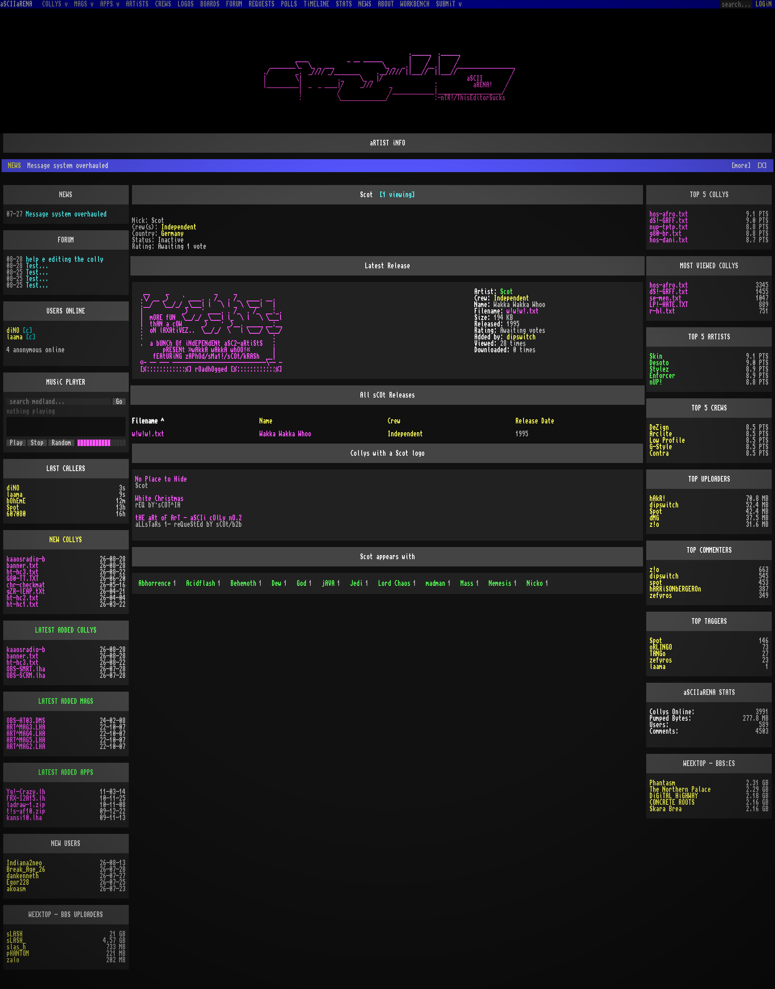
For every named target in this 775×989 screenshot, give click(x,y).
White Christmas (159, 498)
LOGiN (764, 4)
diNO (12, 330)
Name (266, 421)
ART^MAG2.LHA (25, 746)
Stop (37, 443)
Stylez (659, 369)
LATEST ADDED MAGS (65, 701)
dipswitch (521, 337)
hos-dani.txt (668, 240)
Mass (470, 583)
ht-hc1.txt (22, 604)
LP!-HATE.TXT (668, 304)
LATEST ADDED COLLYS (65, 630)
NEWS (364, 4)
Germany (172, 233)
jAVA (331, 583)
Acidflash (203, 583)
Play (16, 443)
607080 (16, 514)
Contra (659, 453)
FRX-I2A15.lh (25, 798)
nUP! (655, 382)
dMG (654, 518)
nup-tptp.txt (668, 227)
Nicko (538, 583)
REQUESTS (261, 4)
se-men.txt (665, 298)
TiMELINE (316, 4)
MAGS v (84, 4)
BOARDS (210, 4)
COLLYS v (55, 4)
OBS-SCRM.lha (25, 675)
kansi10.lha (24, 817)
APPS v (109, 4)
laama (14, 337)
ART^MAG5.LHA (25, 740)
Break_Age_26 (25, 869)
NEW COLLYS (66, 540)
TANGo (657, 653)
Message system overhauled (66, 214)
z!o (654, 524)
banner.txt (22, 565)
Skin (655, 356)
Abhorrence (157, 583)
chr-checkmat (25, 585)
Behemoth (246, 583)
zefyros (660, 595)
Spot (12, 507)
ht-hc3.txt (22, 572)
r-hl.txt (662, 311)
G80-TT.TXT (22, 578)
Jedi (359, 583)
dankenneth (22, 876)
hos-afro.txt (668, 214)
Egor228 (17, 882)
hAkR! (657, 498)
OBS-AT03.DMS (25, 721)
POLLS (289, 4)
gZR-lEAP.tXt (25, 591)
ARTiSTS (137, 4)
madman (438, 583)
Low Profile (667, 440)
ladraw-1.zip (25, 805)
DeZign (659, 427)
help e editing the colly (64, 259)
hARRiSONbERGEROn (675, 589)
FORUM (234, 4)
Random (61, 443)
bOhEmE (16, 501)
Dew (279, 583)
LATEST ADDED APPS (65, 772)
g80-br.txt (665, 233)
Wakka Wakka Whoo (285, 434)
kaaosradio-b (25, 559)
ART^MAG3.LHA (25, 727)
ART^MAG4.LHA (25, 733)
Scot (506, 291)
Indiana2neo (24, 863)
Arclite (660, 434)
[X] (762, 165)
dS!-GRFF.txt (668, 220)
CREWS (163, 4)
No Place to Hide (161, 479)
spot (655, 582)
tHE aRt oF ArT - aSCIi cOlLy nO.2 (188, 518)
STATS (344, 4)
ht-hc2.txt (22, 598)
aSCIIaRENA (16, 4)
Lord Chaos (397, 583)
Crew (394, 421)
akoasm (16, 889)
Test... (37, 266)
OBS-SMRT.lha (25, 669)
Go (119, 401)
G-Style (660, 447)
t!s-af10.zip (25, 811)
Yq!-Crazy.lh (25, 792)
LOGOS (186, 4)
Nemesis (503, 583)
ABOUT (386, 4)
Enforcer (662, 375)
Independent (179, 227)
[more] (741, 165)
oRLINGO (660, 647)
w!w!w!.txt (523, 311)
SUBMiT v (449, 4)
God (304, 583)
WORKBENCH (414, 4)
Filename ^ (148, 421)
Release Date (534, 421)
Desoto (659, 363)
